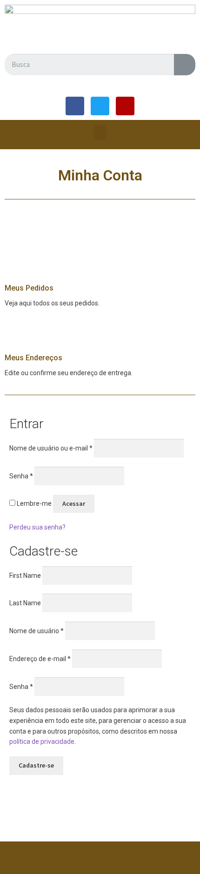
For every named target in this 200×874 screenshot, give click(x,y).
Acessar (73, 503)
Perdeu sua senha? (37, 527)
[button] (100, 132)
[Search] (184, 64)
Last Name (25, 603)
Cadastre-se (36, 765)
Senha (21, 475)
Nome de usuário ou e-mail (51, 448)
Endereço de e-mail (40, 658)
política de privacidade (41, 741)
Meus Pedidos (29, 288)
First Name (25, 575)
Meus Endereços (33, 357)
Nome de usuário (36, 631)
